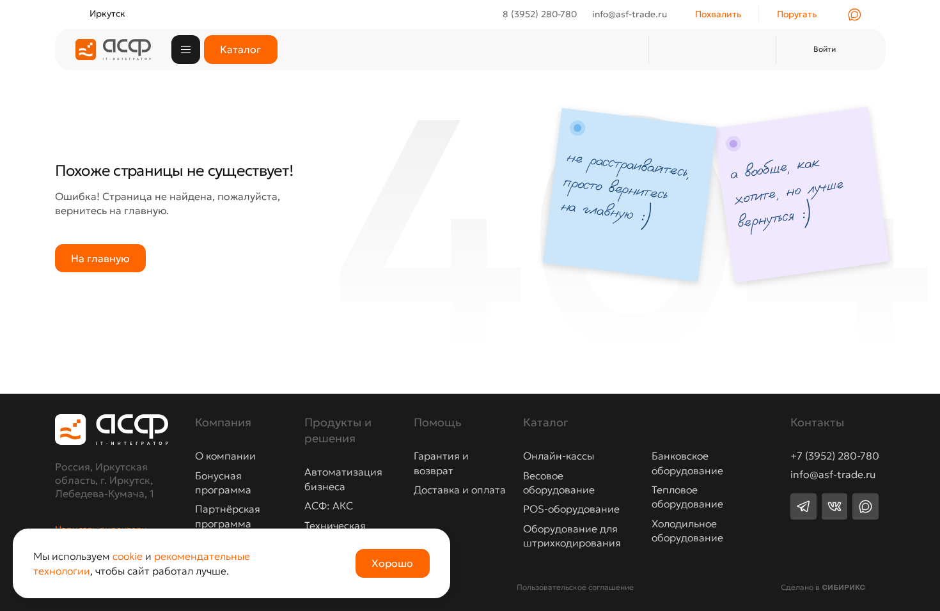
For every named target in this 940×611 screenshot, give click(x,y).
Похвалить (718, 14)
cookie (128, 556)
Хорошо (392, 563)
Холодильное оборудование (687, 530)
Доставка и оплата (460, 489)
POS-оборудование (571, 508)
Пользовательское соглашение (575, 587)
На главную (100, 258)
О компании (225, 455)
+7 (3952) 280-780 (834, 456)
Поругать (797, 14)
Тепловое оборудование (687, 496)
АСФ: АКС (328, 505)
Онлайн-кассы (558, 455)
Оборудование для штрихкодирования (572, 535)
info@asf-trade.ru (832, 475)
